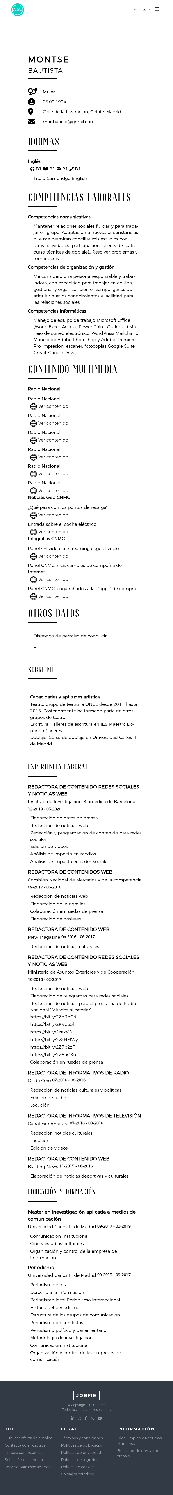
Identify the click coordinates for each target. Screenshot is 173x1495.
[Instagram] (79, 1418)
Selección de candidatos (26, 1460)
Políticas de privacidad (81, 1452)
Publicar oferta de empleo (28, 1438)
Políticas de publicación (82, 1445)
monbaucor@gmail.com (69, 121)
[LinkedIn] (72, 1418)
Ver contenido (52, 406)
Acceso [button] (140, 9)
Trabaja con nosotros (23, 1452)
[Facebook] (86, 1418)
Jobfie (86, 1395)
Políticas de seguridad (81, 1460)
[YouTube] (100, 1418)
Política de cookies (77, 1467)
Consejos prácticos (77, 1474)
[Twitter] (92, 1418)
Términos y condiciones (82, 1438)
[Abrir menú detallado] (157, 9)
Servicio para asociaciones (27, 1467)
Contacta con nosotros (25, 1445)
